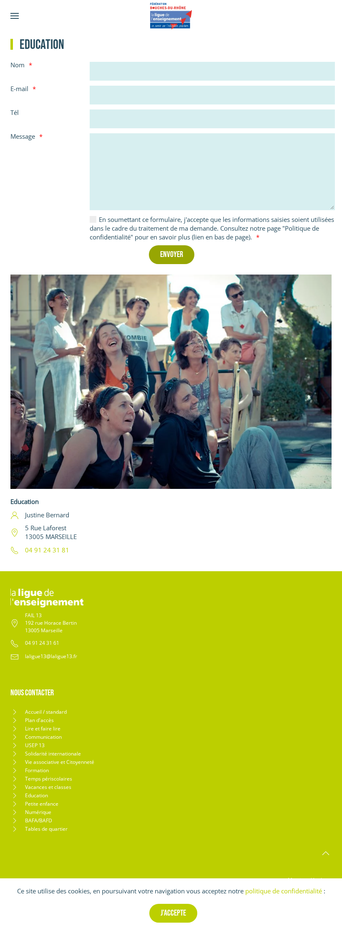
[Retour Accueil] (171, 15)
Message (22, 136)
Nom (17, 65)
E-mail (19, 88)
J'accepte (173, 913)
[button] (14, 15)
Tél (14, 112)
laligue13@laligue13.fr (51, 656)
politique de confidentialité (283, 891)
